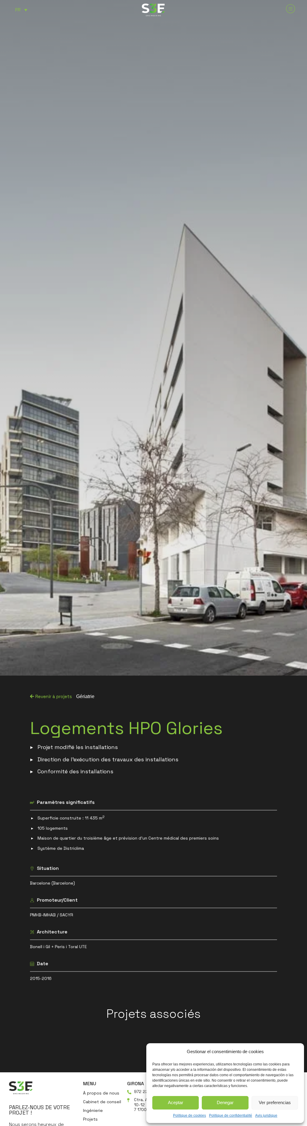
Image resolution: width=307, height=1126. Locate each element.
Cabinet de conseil (102, 1101)
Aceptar (175, 1102)
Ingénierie (93, 1110)
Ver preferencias (275, 1102)
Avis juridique (266, 1115)
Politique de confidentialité (230, 1115)
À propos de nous (101, 1093)
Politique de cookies (189, 1115)
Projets (90, 1119)
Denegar (225, 1102)
